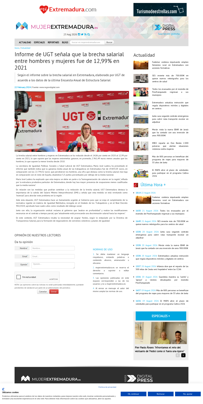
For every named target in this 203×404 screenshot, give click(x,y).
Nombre (24, 248)
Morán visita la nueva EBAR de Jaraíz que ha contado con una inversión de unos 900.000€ (170, 132)
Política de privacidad (107, 387)
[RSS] (85, 34)
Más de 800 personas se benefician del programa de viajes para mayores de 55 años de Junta (170, 159)
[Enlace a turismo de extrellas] (160, 9)
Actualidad (25, 42)
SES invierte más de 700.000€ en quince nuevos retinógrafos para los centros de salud (170, 78)
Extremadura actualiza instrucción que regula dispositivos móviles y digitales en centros (170, 105)
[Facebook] (79, 34)
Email (25, 256)
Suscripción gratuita (169, 33)
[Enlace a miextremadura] (69, 9)
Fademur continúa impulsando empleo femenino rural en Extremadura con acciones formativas (170, 65)
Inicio (17, 48)
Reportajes (53, 42)
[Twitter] (82, 34)
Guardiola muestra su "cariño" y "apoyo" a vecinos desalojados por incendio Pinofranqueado (162, 280)
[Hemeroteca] (88, 34)
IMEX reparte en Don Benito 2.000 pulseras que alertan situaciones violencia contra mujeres (170, 146)
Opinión (24, 264)
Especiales (39, 42)
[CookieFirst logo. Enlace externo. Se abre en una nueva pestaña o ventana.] (3, 389)
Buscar (109, 42)
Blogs (65, 42)
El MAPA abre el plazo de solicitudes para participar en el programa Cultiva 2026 (170, 173)
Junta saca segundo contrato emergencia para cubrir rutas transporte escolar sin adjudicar (170, 119)
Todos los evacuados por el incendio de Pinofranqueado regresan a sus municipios (170, 92)
